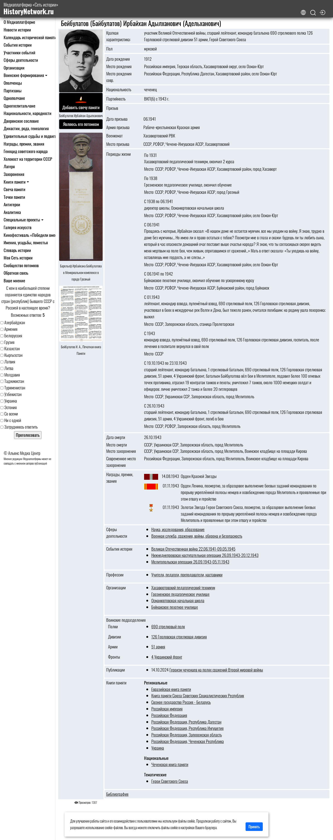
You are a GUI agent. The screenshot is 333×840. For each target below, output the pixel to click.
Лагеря (9, 166)
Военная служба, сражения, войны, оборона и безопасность (196, 536)
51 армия (158, 646)
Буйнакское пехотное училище (174, 607)
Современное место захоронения (121, 461)
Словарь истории (17, 250)
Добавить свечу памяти (81, 107)
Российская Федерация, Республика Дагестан (186, 721)
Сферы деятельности (21, 60)
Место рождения (119, 66)
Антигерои (12, 204)
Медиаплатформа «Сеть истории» (30, 9)
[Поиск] (313, 13)
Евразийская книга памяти (171, 689)
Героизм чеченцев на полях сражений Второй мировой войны (216, 669)
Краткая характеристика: (118, 36)
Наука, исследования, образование (178, 529)
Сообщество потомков (21, 265)
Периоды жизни (118, 154)
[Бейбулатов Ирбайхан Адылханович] (81, 61)
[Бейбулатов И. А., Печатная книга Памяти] (81, 314)
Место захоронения (121, 451)
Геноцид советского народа (26, 151)
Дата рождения (118, 59)
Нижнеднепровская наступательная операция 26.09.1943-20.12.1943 (204, 555)
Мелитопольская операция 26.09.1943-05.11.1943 (190, 561)
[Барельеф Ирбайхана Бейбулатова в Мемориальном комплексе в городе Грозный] (81, 196)
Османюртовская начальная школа (177, 600)
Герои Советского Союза (169, 781)
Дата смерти (115, 437)
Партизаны (13, 90)
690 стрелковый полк (168, 626)
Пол (109, 49)
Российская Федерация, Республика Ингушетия (187, 728)
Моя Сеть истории (18, 257)
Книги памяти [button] (15, 181)
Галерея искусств (17, 227)
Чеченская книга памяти (169, 764)
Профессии (114, 574)
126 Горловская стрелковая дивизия (179, 636)
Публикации (115, 670)
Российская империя (167, 708)
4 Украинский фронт (166, 656)
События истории (18, 44)
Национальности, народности (27, 113)
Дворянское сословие (21, 121)
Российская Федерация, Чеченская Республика (187, 741)
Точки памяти (14, 197)
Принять (254, 826)
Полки (112, 626)
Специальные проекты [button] (22, 219)
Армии (112, 646)
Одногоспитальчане (19, 105)
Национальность (118, 89)
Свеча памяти (14, 189)
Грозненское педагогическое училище (180, 594)
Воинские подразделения (126, 620)
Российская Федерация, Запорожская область (186, 734)
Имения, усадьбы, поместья (26, 242)
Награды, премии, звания (24, 143)
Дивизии (113, 637)
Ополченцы (13, 82)
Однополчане (14, 98)
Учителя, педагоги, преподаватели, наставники (186, 574)
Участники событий (19, 52)
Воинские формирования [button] (24, 75)
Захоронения (14, 174)
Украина (157, 747)
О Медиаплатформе (19, 22)
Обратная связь (16, 272)
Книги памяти (116, 682)
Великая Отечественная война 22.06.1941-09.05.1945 (193, 548)
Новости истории (17, 29)
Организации (14, 67)
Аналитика (12, 212)
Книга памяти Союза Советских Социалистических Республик (197, 695)
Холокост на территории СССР (28, 159)
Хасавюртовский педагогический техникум (183, 587)
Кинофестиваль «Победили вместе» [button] (33, 235)
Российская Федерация (169, 715)
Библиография (117, 794)
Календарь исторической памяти (30, 37)
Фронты (113, 657)
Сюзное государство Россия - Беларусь (181, 702)
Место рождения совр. (119, 76)
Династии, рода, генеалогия (26, 128)
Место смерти (116, 445)
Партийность (115, 99)
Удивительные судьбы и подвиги (30, 136)
